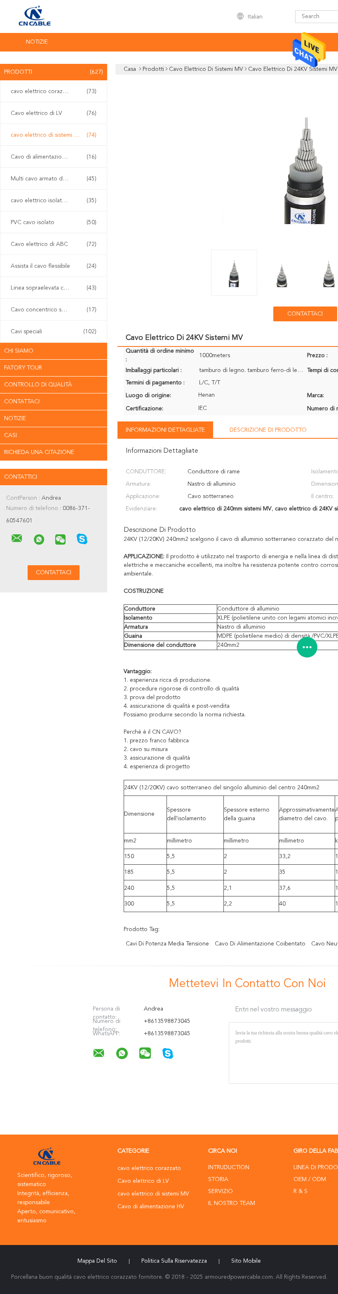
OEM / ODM (309, 1179)
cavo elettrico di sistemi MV (53, 135)
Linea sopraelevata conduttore (53, 288)
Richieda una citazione (39, 452)
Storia (218, 1179)
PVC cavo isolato (53, 222)
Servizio (220, 1191)
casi (10, 435)
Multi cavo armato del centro (53, 179)
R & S (300, 1191)
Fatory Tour (23, 368)
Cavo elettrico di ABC (53, 244)
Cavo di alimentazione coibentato (260, 944)
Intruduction (228, 1167)
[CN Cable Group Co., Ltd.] (17, 538)
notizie (15, 418)
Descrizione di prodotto (268, 430)
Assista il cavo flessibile (53, 266)
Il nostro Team (231, 1203)
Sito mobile (246, 1261)
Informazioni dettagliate (165, 430)
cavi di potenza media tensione (167, 944)
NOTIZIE (37, 42)
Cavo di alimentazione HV (53, 157)
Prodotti (53, 72)
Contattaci (22, 402)
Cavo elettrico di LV (53, 113)
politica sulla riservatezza (174, 1261)
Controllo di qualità (38, 385)
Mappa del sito (97, 1261)
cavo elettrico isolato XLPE (53, 201)
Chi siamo (18, 351)
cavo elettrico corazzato (53, 91)
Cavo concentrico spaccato (53, 310)
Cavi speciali (53, 332)
